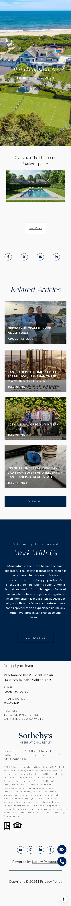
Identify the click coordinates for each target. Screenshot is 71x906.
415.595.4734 (11, 702)
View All (35, 501)
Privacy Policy (51, 881)
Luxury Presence (45, 862)
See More (35, 228)
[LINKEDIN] (40, 850)
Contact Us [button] (35, 637)
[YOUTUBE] (20, 850)
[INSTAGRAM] (30, 850)
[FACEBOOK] (50, 850)
